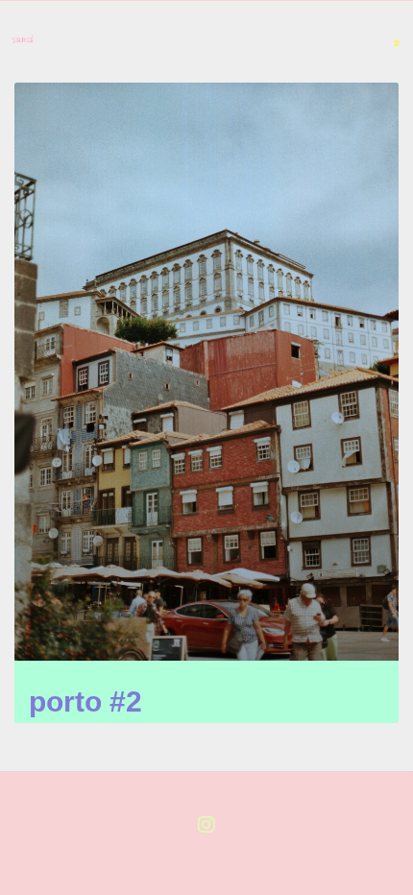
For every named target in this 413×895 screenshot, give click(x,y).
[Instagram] (206, 825)
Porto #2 (85, 701)
